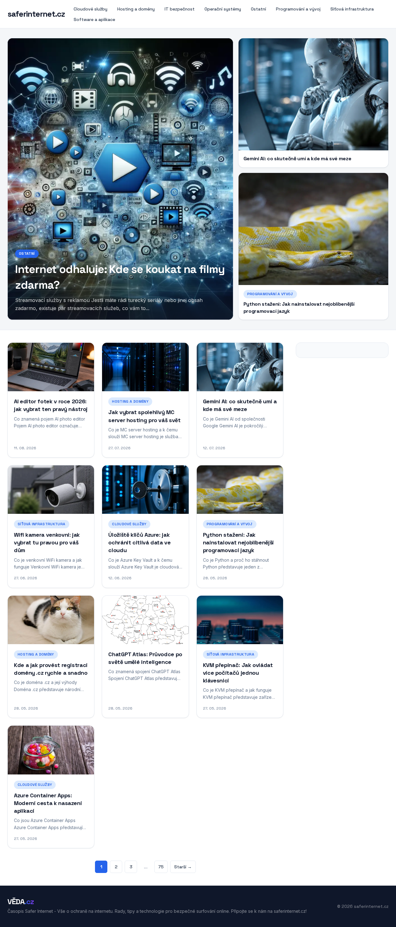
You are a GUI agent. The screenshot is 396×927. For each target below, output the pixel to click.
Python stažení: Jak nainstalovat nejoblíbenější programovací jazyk (238, 542)
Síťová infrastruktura (352, 9)
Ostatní (258, 9)
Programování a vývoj (298, 9)
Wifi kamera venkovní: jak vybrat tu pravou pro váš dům (47, 542)
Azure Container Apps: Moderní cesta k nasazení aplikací (48, 803)
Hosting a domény (136, 9)
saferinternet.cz (36, 14)
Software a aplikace (94, 19)
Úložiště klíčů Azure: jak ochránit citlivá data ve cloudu (139, 542)
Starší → (183, 867)
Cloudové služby (90, 9)
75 (161, 867)
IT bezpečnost (180, 9)
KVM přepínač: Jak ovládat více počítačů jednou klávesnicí (238, 672)
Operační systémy (222, 9)
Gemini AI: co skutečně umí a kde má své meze (297, 158)
